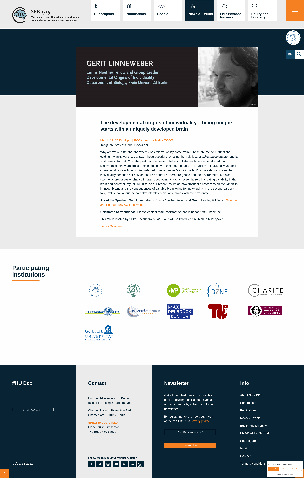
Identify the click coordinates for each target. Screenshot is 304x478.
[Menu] (295, 10)
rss (139, 462)
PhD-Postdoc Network (230, 15)
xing (124, 462)
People (162, 14)
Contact (245, 456)
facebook (91, 464)
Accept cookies (273, 469)
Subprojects (104, 14)
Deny (284, 469)
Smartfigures (248, 440)
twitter (99, 464)
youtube (116, 464)
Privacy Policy (280, 474)
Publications (136, 14)
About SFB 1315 (251, 395)
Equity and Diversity (260, 15)
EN (290, 54)
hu (295, 37)
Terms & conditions (253, 463)
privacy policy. (200, 421)
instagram (108, 464)
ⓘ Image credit (252, 104)
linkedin (132, 464)
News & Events (200, 14)
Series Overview (111, 226)
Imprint (291, 474)
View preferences (296, 469)
